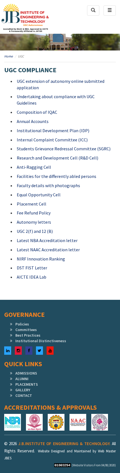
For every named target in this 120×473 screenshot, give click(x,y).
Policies (22, 324)
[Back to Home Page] (25, 18)
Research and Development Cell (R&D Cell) (57, 158)
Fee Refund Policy (34, 213)
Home (8, 56)
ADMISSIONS (26, 373)
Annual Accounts (33, 121)
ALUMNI (21, 378)
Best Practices (27, 335)
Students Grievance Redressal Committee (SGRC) (64, 148)
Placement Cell (31, 204)
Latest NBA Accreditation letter (47, 240)
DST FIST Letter (32, 268)
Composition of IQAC (37, 112)
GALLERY (22, 389)
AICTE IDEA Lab (31, 277)
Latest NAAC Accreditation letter (48, 249)
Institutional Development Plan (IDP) (53, 130)
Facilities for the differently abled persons (56, 176)
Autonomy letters (34, 222)
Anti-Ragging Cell (34, 167)
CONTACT (23, 395)
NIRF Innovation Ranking (41, 259)
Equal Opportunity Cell (39, 194)
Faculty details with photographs (48, 185)
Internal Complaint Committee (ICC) (52, 140)
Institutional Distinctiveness (40, 340)
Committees (26, 329)
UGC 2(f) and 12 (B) (35, 231)
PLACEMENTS (26, 384)
